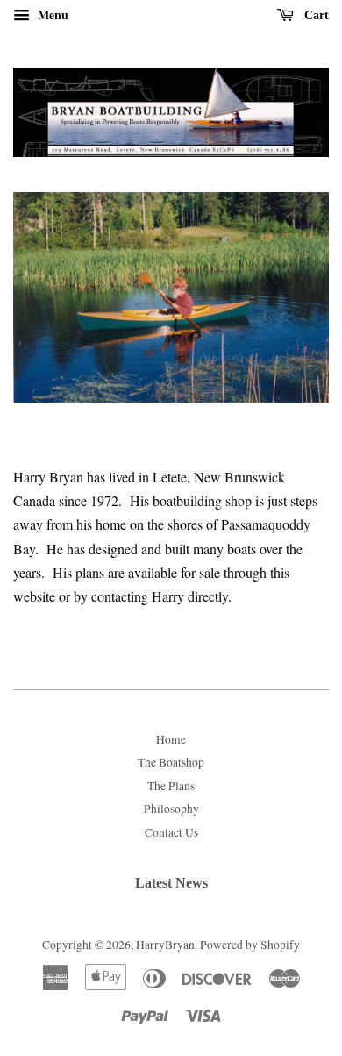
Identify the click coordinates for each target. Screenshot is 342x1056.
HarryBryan (165, 945)
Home (171, 739)
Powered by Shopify (250, 945)
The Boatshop (171, 762)
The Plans (171, 786)
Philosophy (171, 809)
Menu (51, 14)
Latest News (171, 882)
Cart (315, 15)
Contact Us (171, 832)
